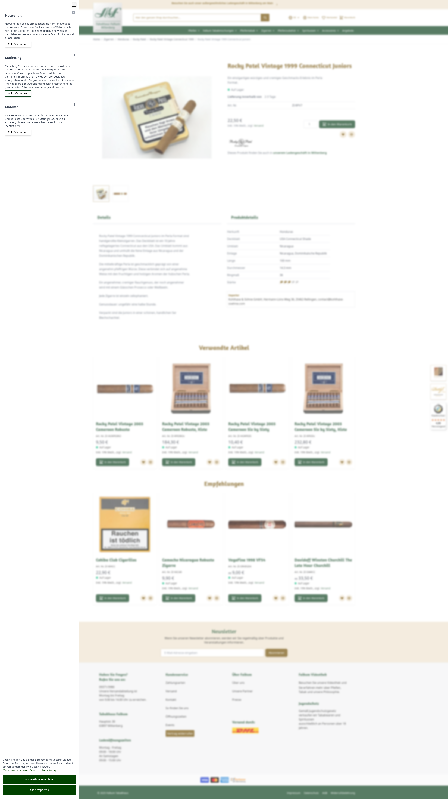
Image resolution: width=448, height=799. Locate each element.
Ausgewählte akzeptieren (39, 779)
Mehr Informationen (18, 44)
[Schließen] (74, 4)
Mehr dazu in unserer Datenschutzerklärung (29, 770)
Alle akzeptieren (39, 790)
